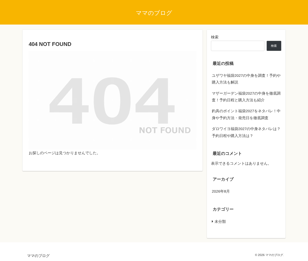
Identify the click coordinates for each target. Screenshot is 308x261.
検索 (215, 37)
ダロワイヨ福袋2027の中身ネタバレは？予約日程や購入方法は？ (246, 132)
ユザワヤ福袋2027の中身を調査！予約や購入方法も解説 (246, 78)
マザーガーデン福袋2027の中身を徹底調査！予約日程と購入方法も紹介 (246, 96)
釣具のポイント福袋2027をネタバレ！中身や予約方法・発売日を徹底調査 (246, 114)
